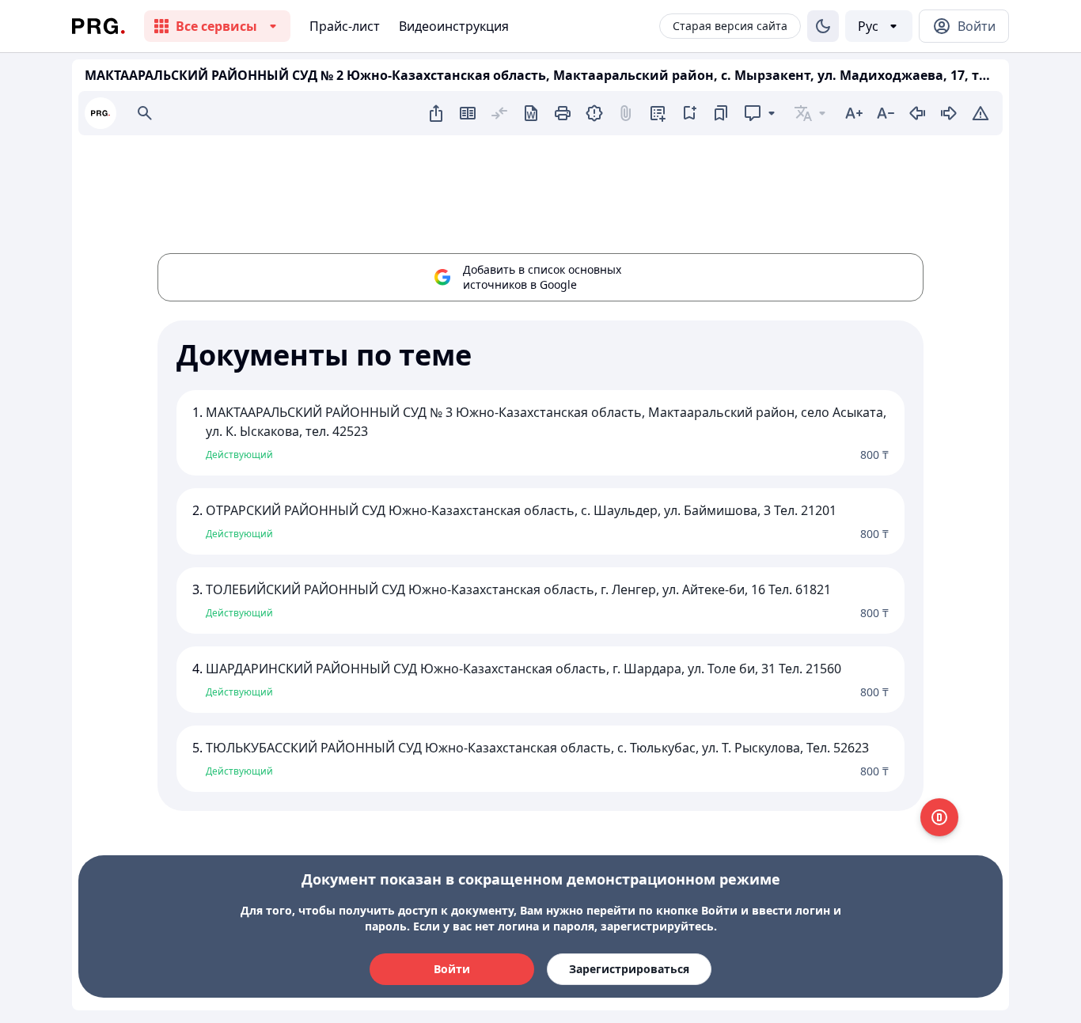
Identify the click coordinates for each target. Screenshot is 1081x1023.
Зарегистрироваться (629, 968)
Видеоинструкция (454, 26)
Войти (452, 968)
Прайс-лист (344, 26)
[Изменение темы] (823, 26)
